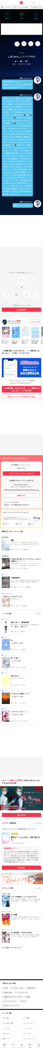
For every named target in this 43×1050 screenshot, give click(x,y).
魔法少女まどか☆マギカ (12, 997)
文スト (23, 1001)
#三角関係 (18, 780)
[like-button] (37, 43)
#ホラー (5, 780)
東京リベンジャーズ (11, 1005)
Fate (5, 988)
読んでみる (22, 815)
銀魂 (27, 997)
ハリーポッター (21, 992)
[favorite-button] (30, 43)
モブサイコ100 (17, 988)
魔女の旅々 (8, 992)
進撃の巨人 (31, 988)
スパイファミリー (10, 1001)
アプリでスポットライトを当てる (22, 473)
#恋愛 (11, 780)
